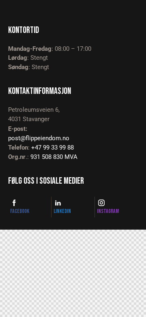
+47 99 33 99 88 (52, 147)
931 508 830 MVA (53, 157)
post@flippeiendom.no (38, 138)
